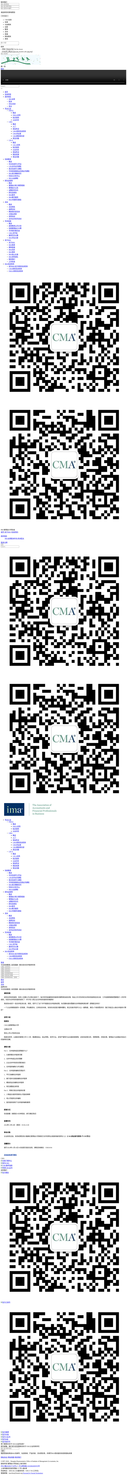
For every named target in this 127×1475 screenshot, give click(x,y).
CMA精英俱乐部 (18, 136)
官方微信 (5, 1172)
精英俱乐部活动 (14, 211)
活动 (6, 202)
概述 (14, 113)
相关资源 (16, 154)
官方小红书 (6, 1437)
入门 (14, 126)
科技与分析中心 (14, 176)
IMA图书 (12, 195)
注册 (5, 542)
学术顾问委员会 (14, 230)
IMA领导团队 (13, 257)
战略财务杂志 (13, 190)
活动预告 (12, 207)
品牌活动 (12, 209)
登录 (2, 542)
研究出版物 (9, 180)
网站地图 (11, 1457)
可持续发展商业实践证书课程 (19, 171)
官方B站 (5, 1439)
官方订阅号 (6, 1302)
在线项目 (8, 94)
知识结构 (16, 117)
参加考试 (16, 129)
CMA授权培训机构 (19, 131)
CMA (10, 122)
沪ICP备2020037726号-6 (9, 1466)
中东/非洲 (12, 104)
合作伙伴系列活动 (15, 219)
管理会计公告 (13, 188)
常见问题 (16, 138)
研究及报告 (13, 192)
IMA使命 (12, 252)
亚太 (10, 106)
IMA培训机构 (9, 264)
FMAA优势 (17, 115)
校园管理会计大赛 (15, 228)
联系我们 (12, 259)
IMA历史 (12, 249)
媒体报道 (12, 247)
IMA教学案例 (13, 197)
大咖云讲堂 (13, 214)
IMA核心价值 (13, 254)
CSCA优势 (16, 145)
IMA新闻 (12, 245)
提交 (2, 69)
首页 (6, 92)
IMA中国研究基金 (15, 199)
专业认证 (8, 108)
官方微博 (5, 1432)
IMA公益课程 (13, 178)
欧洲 (10, 101)
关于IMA (8, 240)
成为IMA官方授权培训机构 (18, 266)
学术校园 (8, 221)
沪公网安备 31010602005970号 (29, 1466)
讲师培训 (12, 216)
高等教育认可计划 (15, 226)
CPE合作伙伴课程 (15, 166)
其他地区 (8, 97)
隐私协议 (4, 1457)
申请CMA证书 (7, 1168)
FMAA (11, 110)
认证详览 (16, 120)
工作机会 (12, 261)
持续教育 (8, 159)
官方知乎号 (6, 1441)
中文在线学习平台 (15, 164)
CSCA (11, 140)
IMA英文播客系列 (15, 173)
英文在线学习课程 (15, 169)
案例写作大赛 (13, 235)
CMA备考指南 (7, 1165)
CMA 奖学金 (13, 233)
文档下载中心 (7, 1161)
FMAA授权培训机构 (16, 271)
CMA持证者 (17, 133)
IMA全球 (12, 99)
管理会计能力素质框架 (17, 185)
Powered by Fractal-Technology (33, 1473)
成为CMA (5, 1163)
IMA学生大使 (13, 238)
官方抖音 (5, 1434)
